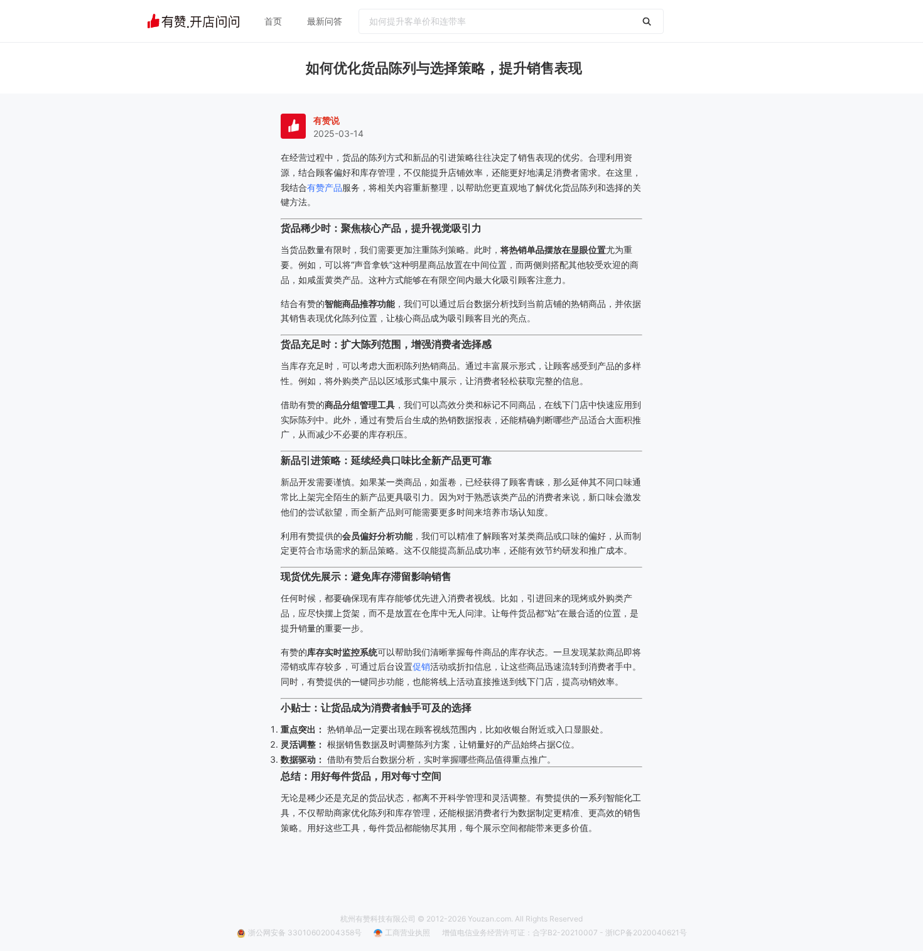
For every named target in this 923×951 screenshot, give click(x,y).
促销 (421, 666)
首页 (273, 21)
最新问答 (324, 21)
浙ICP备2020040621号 (646, 932)
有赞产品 (324, 187)
